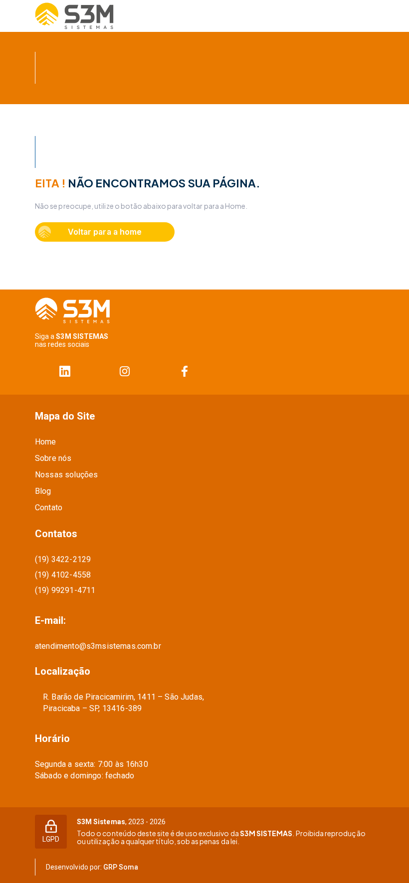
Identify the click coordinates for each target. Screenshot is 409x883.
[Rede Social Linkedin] (65, 371)
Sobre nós (53, 458)
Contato (48, 507)
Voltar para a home (104, 232)
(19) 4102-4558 (63, 575)
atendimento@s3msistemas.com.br (98, 646)
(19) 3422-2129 (63, 559)
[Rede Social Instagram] (125, 371)
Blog (43, 491)
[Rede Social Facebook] (184, 371)
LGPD (50, 839)
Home (45, 441)
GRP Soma (120, 867)
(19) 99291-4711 (65, 590)
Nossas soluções (66, 474)
